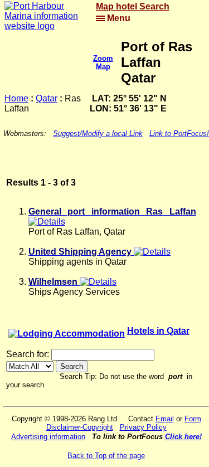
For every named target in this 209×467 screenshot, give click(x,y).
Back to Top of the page (106, 455)
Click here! (183, 436)
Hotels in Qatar (158, 330)
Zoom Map (103, 62)
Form (192, 419)
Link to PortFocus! (179, 133)
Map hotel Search (132, 6)
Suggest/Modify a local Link (98, 133)
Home (16, 98)
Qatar (46, 98)
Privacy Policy (143, 427)
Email (164, 419)
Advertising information (48, 436)
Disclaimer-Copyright (79, 427)
